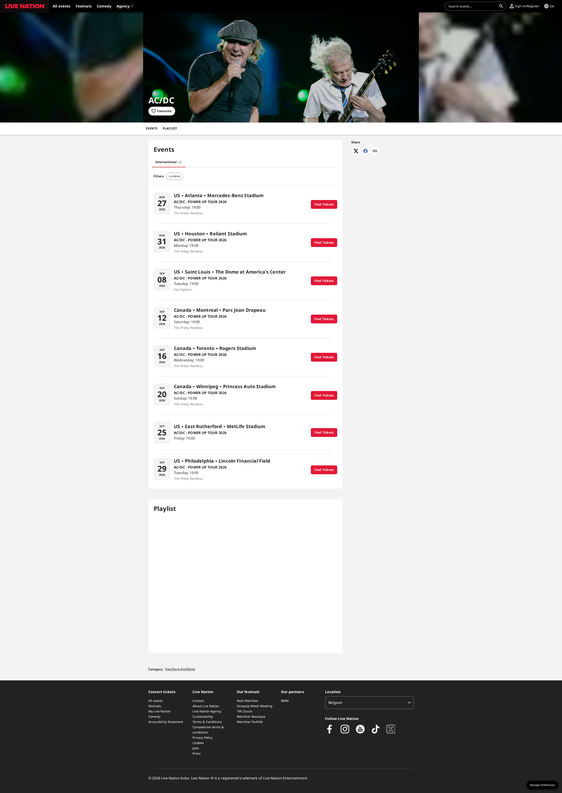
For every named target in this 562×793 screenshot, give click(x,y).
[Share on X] (356, 153)
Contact (198, 701)
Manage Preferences (542, 785)
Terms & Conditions (207, 722)
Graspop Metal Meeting (254, 706)
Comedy (154, 716)
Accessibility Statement (165, 722)
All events (155, 701)
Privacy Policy (203, 737)
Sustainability (203, 716)
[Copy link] (375, 151)
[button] (24, 6)
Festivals (154, 706)
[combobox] (473, 6)
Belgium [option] (335, 702)
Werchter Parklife (250, 722)
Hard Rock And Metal (180, 669)
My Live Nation (159, 711)
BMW (285, 701)
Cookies (198, 743)
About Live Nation (206, 706)
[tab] (169, 162)
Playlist (170, 128)
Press (197, 753)
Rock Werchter (248, 701)
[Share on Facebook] (365, 153)
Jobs (196, 748)
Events (151, 128)
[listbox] (369, 702)
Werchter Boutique (251, 716)
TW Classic (245, 711)
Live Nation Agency (207, 711)
